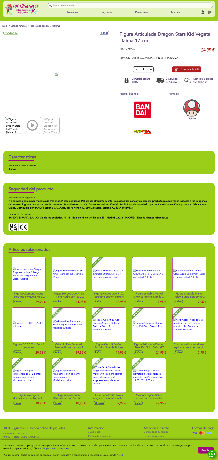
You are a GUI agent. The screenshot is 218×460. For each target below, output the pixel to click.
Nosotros (72, 12)
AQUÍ (120, 455)
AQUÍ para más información (54, 448)
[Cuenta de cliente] (202, 12)
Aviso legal (94, 432)
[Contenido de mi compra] (209, 12)
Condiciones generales (156, 432)
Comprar (190, 69)
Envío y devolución (154, 436)
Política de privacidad (99, 436)
